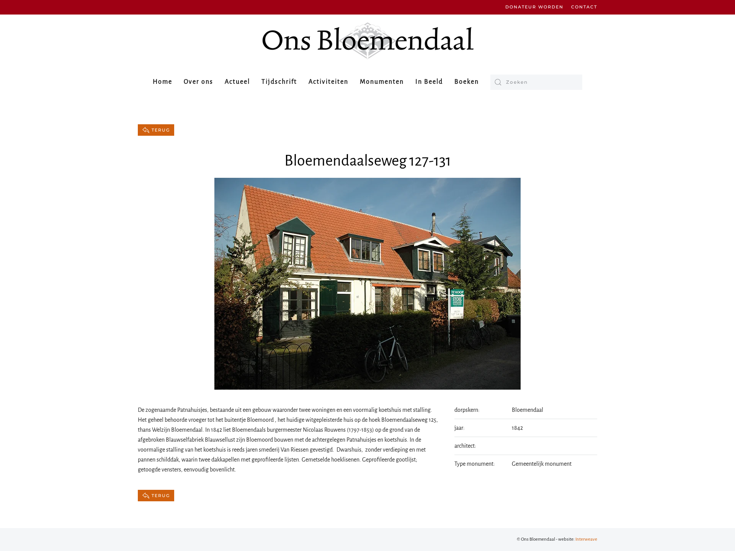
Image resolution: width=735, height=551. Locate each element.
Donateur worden (534, 7)
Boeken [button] (466, 81)
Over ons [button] (198, 81)
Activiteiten (328, 81)
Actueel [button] (237, 81)
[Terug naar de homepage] (367, 40)
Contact (584, 7)
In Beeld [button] (429, 81)
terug (161, 130)
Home (162, 81)
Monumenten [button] (382, 81)
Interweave (586, 539)
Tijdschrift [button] (279, 81)
